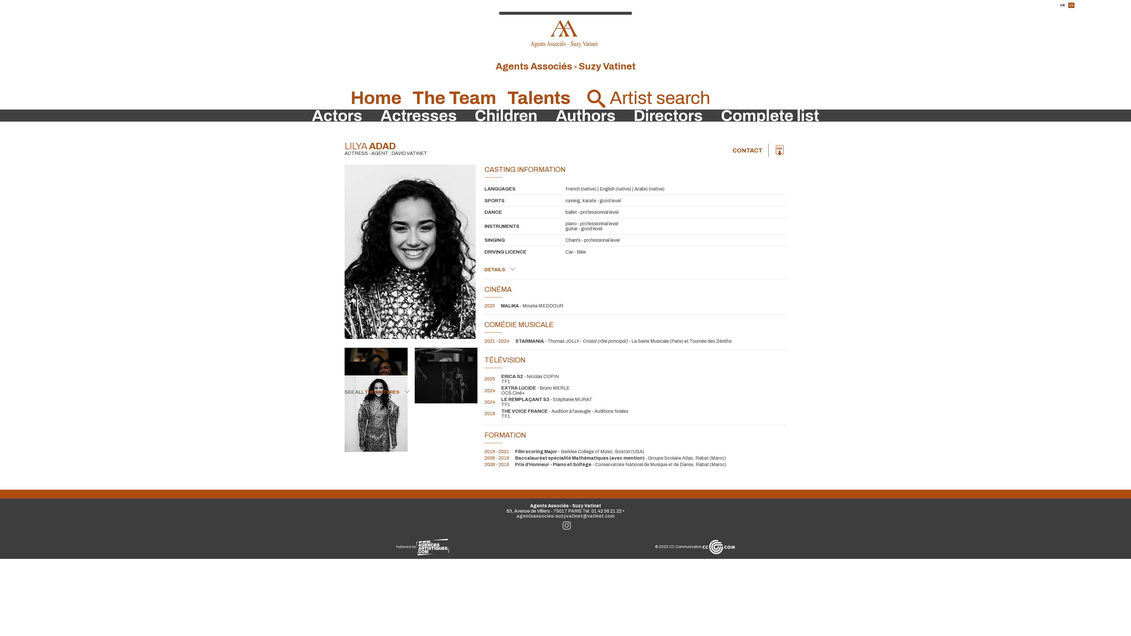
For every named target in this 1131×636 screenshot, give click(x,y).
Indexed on (406, 547)
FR (1062, 5)
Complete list (770, 115)
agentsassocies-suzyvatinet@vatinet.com (566, 516)
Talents (539, 98)
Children (506, 115)
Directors (668, 115)
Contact (747, 150)
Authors (586, 115)
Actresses (419, 115)
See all (372, 392)
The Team (454, 98)
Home (375, 98)
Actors (337, 115)
